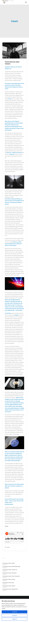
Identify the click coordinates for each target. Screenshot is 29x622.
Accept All (14, 611)
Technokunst (7, 543)
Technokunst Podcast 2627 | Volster (15, 543)
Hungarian (6, 0)
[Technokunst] (4, 2)
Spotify (6, 526)
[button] (26, 2)
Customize (14, 615)
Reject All (14, 619)
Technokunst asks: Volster (12, 63)
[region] (14, 610)
